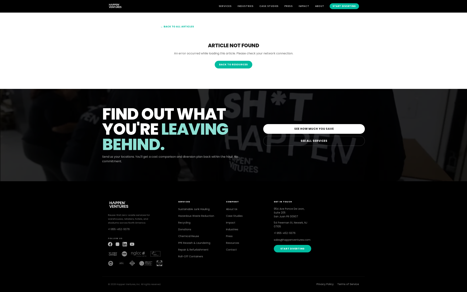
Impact (304, 6)
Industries (246, 6)
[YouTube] (132, 244)
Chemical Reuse (188, 236)
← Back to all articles (177, 26)
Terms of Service (348, 284)
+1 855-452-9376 (119, 229)
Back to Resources (233, 64)
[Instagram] (117, 244)
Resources (232, 243)
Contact (231, 249)
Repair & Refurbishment (193, 249)
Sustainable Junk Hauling (194, 209)
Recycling (184, 222)
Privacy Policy (325, 284)
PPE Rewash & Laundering (194, 243)
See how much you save (314, 129)
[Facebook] (110, 244)
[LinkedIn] (125, 244)
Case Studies (269, 6)
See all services (314, 141)
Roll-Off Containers (190, 256)
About (319, 6)
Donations (184, 229)
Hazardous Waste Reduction (196, 216)
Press (288, 6)
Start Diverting (344, 6)
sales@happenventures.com (292, 240)
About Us (231, 209)
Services (225, 6)
